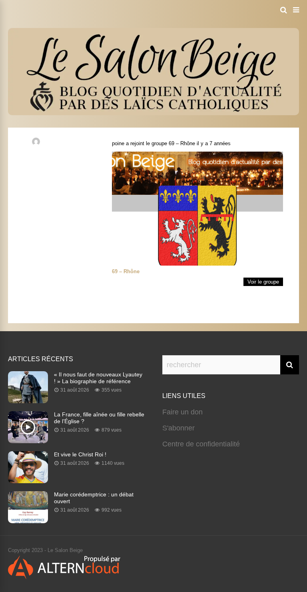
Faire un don (182, 412)
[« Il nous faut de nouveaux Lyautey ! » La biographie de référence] (28, 401)
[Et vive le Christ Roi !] (28, 481)
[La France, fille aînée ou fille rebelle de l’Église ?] (28, 441)
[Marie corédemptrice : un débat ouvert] (28, 521)
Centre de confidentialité (201, 444)
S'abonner (178, 428)
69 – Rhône (182, 143)
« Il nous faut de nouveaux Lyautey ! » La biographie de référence (98, 377)
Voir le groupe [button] (263, 282)
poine (118, 143)
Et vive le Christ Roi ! (80, 454)
